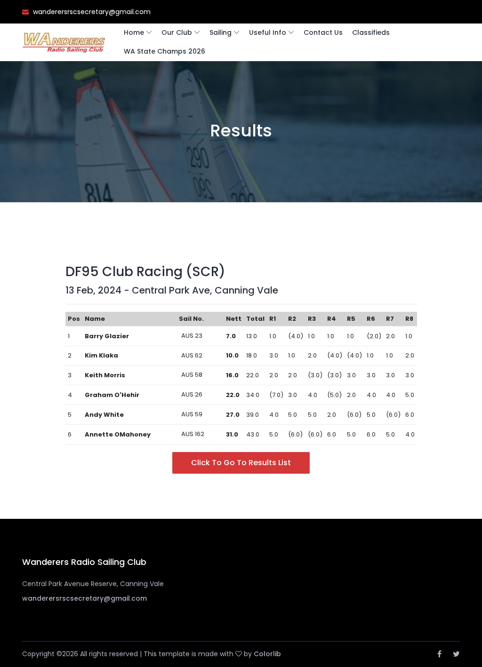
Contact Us (323, 32)
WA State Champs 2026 (164, 51)
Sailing (220, 32)
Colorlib (267, 654)
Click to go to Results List (241, 462)
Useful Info (267, 32)
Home (134, 32)
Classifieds (371, 32)
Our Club (176, 32)
